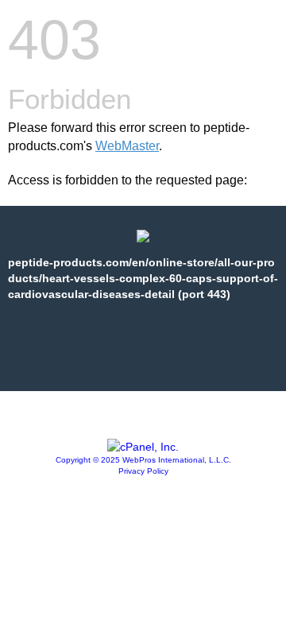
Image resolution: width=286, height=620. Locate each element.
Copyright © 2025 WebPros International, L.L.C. (143, 459)
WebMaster (127, 146)
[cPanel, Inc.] (143, 446)
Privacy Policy (143, 471)
